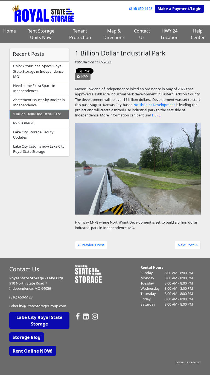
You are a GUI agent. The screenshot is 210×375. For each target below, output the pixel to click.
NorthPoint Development (154, 104)
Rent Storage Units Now (40, 34)
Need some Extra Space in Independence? (34, 88)
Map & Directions (114, 34)
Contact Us (142, 34)
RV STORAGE (23, 123)
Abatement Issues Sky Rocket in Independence (39, 102)
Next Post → (188, 244)
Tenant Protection (80, 34)
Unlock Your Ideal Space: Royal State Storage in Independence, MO (38, 71)
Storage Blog (26, 337)
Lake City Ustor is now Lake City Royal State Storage (39, 149)
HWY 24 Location (170, 34)
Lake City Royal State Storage (39, 320)
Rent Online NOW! (32, 351)
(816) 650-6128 (140, 8)
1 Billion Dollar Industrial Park (37, 114)
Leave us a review (188, 362)
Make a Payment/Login (180, 8)
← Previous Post (91, 244)
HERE (156, 115)
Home (9, 31)
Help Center (198, 34)
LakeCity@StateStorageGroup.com (37, 305)
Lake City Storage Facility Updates (33, 135)
